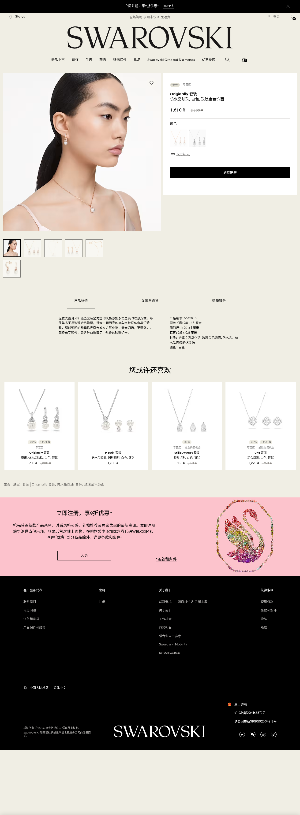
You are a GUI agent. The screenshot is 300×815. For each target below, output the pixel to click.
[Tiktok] (274, 734)
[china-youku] (242, 734)
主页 (7, 484)
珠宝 (16, 484)
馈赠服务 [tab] (219, 301)
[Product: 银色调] (197, 138)
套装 (25, 484)
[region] (150, 17)
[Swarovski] (150, 37)
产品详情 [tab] (81, 301)
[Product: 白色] (179, 138)
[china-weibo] (263, 734)
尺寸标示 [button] (183, 154)
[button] (36, 688)
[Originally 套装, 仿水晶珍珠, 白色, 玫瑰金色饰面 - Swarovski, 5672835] (12, 248)
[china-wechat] (252, 734)
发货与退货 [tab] (150, 301)
